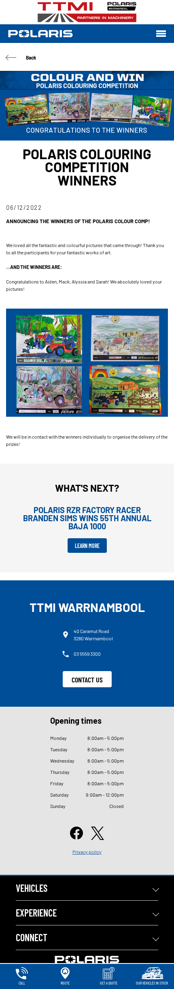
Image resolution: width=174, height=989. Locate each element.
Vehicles (31, 888)
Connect (31, 937)
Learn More (87, 545)
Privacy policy (87, 852)
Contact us (87, 679)
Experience (36, 913)
